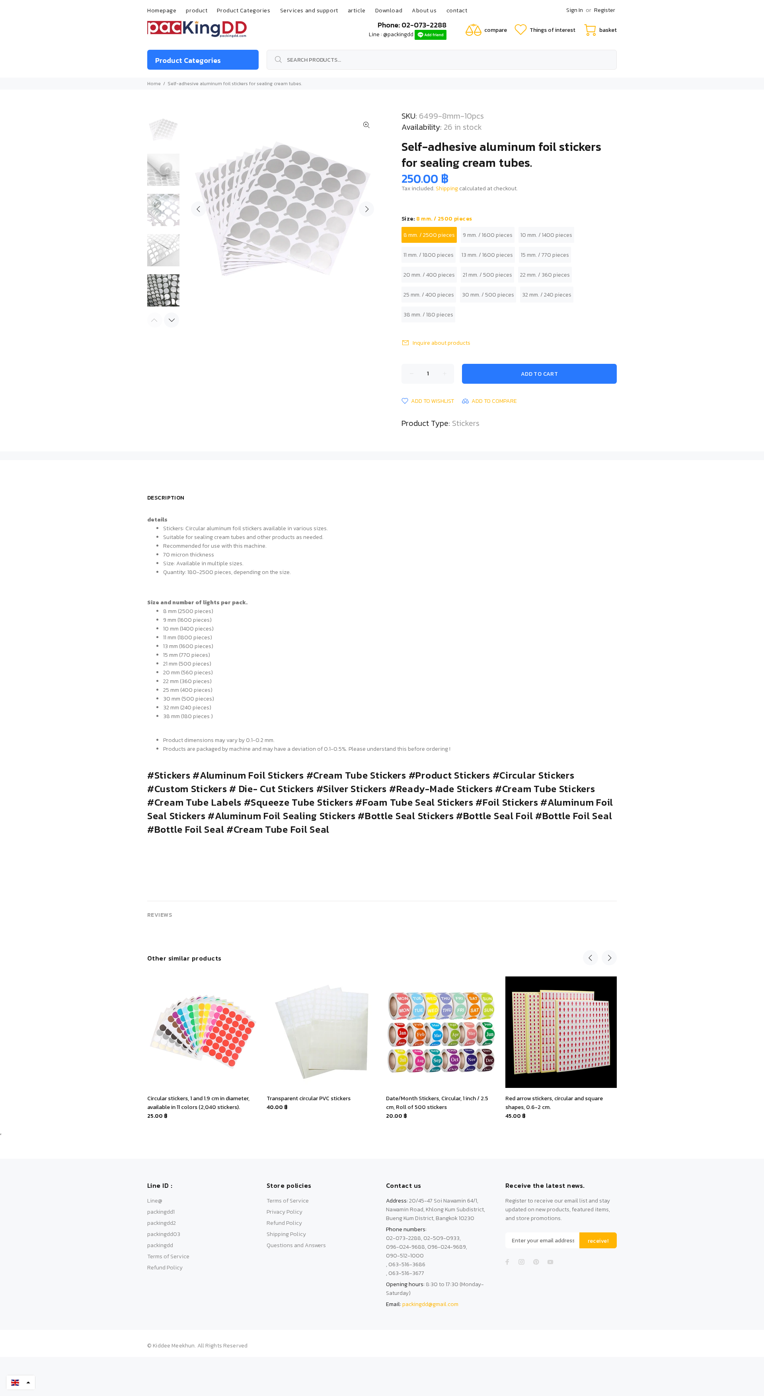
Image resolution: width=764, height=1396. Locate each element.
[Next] (171, 320)
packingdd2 (161, 1223)
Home (154, 83)
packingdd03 (163, 1234)
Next (366, 209)
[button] (20, 1382)
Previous (198, 209)
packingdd (160, 1245)
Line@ (154, 1201)
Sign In (574, 10)
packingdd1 (161, 1212)
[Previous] (590, 957)
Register (604, 10)
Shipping (447, 188)
